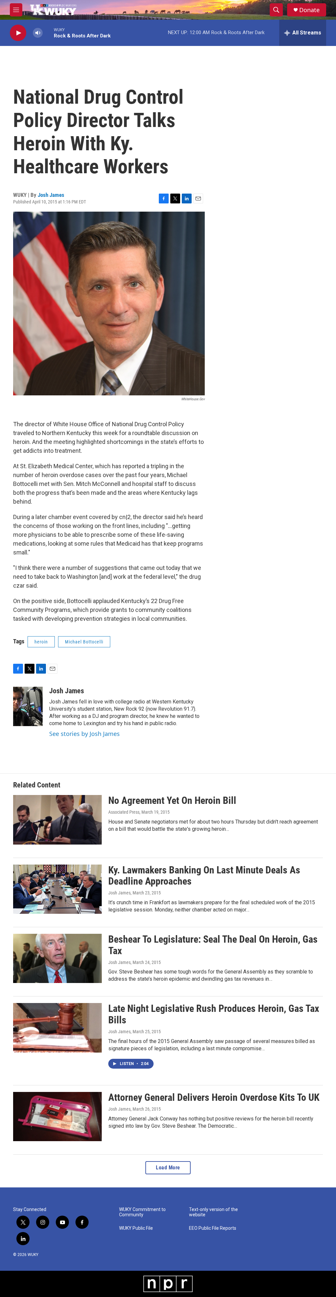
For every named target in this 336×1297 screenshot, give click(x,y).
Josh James (51, 195)
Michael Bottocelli (84, 641)
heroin (41, 641)
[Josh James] (28, 706)
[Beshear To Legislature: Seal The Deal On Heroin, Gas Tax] (57, 958)
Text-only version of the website (213, 1212)
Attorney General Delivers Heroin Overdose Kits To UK (214, 1097)
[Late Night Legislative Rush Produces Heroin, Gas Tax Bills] (57, 1027)
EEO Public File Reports (212, 1228)
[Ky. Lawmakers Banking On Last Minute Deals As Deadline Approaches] (57, 889)
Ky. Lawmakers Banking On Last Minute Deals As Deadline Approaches (204, 875)
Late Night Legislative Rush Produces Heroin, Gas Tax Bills (213, 1014)
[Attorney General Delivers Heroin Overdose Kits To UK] (57, 1116)
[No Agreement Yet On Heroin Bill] (57, 819)
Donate (309, 10)
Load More (168, 1167)
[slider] (48, 32)
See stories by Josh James (84, 734)
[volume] (37, 33)
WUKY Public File (136, 1228)
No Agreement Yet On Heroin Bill (172, 800)
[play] (18, 33)
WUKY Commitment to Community (142, 1212)
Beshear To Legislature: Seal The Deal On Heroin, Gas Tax (213, 944)
